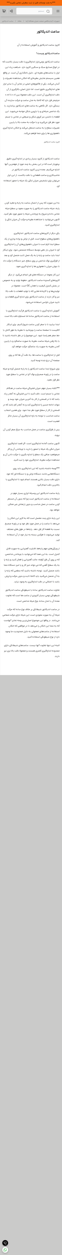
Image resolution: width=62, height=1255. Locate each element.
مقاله (19, 21)
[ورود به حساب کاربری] (11, 11)
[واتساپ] (5, 1250)
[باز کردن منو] (57, 11)
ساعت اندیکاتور (7, 21)
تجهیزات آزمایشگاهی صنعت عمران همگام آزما (43, 21)
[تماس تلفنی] (5, 1243)
